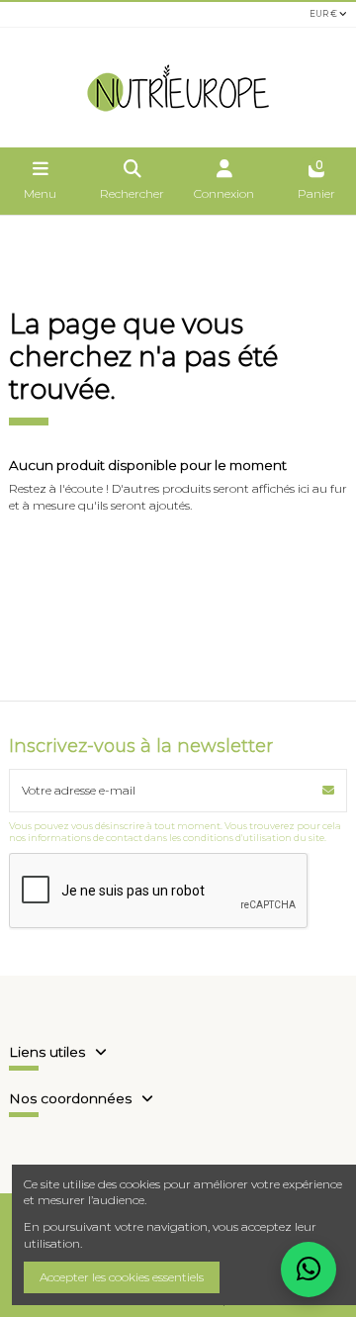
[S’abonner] (328, 790)
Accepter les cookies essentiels (122, 1277)
